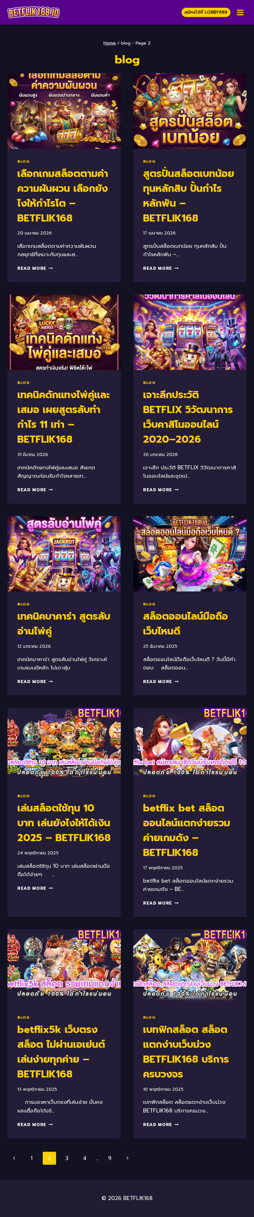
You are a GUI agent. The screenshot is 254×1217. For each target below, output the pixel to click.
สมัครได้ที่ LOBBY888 (205, 12)
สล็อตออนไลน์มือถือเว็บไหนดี (185, 624)
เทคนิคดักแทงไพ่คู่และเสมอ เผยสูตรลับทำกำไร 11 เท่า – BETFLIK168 (63, 417)
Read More (35, 268)
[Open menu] (240, 12)
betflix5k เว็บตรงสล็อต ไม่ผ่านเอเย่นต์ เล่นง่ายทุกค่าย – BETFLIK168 (61, 1052)
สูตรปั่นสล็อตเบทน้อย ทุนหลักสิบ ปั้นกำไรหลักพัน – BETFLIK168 (188, 196)
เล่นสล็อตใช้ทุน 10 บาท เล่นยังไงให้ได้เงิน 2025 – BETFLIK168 (64, 823)
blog (23, 161)
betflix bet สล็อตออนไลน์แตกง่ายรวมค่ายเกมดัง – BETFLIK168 (186, 830)
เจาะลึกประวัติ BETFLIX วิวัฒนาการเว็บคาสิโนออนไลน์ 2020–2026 (188, 417)
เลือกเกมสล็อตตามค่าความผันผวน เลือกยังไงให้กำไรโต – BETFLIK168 (62, 196)
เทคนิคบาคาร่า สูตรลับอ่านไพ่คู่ (63, 624)
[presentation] (64, 111)
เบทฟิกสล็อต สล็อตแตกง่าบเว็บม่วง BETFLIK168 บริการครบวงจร (186, 1052)
